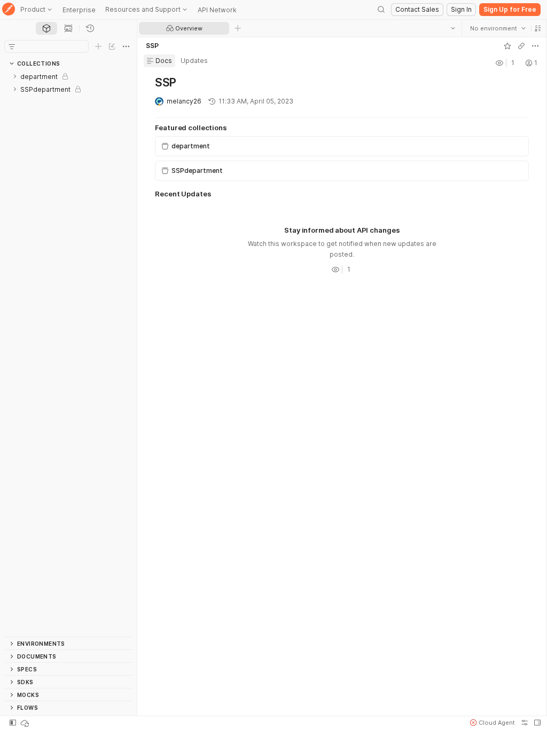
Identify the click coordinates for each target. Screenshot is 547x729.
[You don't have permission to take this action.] (237, 28)
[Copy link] (520, 46)
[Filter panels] (11, 46)
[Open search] (381, 9)
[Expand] (15, 76)
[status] (25, 722)
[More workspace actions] (534, 46)
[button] (537, 28)
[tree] (68, 353)
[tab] (46, 28)
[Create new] (98, 46)
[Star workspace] (507, 46)
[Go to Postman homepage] (8, 10)
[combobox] (497, 28)
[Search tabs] (452, 28)
